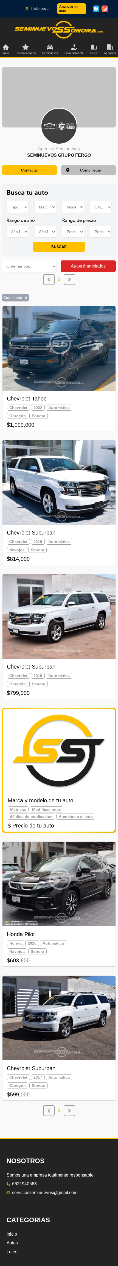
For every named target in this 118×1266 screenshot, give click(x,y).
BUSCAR (59, 246)
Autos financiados (88, 266)
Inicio (12, 1234)
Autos (12, 1243)
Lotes (12, 1251)
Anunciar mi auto (68, 9)
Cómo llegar (90, 170)
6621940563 (24, 1183)
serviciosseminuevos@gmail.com (44, 1192)
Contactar (29, 170)
